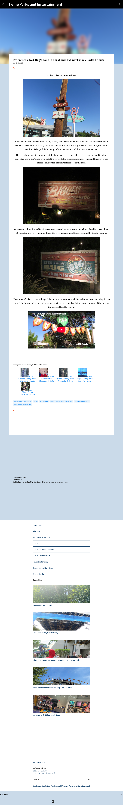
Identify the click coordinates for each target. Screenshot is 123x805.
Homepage (37, 525)
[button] (14, 68)
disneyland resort (82, 401)
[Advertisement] (61, 455)
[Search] (119, 4)
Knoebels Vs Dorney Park (42, 605)
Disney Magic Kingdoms (43, 568)
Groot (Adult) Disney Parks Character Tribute (65, 378)
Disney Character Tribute (43, 550)
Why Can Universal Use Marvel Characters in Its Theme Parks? (57, 660)
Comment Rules (19, 477)
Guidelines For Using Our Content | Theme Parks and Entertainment (40, 482)
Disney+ (36, 543)
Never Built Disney (40, 562)
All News (36, 531)
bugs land (18, 401)
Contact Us (17, 479)
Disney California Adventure (61, 401)
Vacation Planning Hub (42, 537)
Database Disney (39, 771)
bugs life (27, 401)
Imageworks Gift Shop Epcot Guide (46, 715)
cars (35, 401)
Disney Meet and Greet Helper (45, 773)
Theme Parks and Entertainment (34, 4)
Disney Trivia (38, 574)
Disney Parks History (41, 556)
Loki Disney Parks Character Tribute (27, 392)
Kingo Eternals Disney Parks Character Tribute (27, 378)
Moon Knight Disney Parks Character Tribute (85, 378)
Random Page (39, 762)
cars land (44, 401)
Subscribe (70, 4)
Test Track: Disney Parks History (45, 633)
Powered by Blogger (63, 801)
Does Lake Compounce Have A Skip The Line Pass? (52, 688)
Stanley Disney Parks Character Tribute (46, 378)
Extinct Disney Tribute (22, 405)
